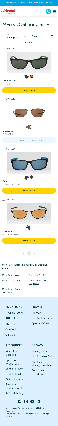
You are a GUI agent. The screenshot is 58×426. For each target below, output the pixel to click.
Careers (10, 334)
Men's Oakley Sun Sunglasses (15, 280)
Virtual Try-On (29, 90)
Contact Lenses (42, 318)
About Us (11, 324)
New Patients (13, 374)
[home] (8, 11)
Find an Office (14, 313)
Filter (34, 36)
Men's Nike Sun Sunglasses (40, 275)
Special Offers (41, 323)
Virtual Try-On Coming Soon (29, 140)
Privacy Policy (40, 351)
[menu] (54, 11)
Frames (36, 313)
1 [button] (29, 253)
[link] (29, 62)
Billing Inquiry (14, 379)
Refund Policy (14, 393)
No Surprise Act (42, 356)
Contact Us (12, 329)
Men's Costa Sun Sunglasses (14, 275)
